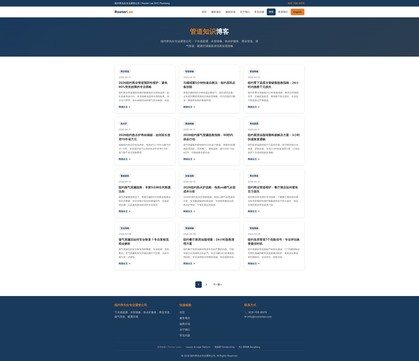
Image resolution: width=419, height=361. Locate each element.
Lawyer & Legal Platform (198, 347)
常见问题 (259, 11)
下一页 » (217, 284)
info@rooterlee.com (259, 316)
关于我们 (245, 11)
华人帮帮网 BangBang (249, 347)
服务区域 (230, 11)
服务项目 (216, 11)
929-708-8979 (296, 3)
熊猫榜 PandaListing (225, 347)
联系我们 (283, 11)
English (297, 11)
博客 (271, 11)
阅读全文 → (124, 106)
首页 (204, 11)
